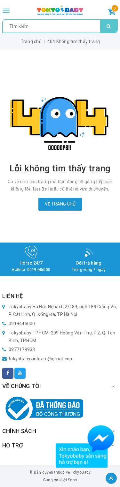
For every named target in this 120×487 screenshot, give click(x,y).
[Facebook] (7, 373)
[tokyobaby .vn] (60, 10)
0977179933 (22, 349)
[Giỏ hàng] (111, 13)
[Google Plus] (20, 373)
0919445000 (39, 269)
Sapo (72, 480)
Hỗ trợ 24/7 (31, 263)
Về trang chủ (60, 203)
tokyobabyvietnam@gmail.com (41, 358)
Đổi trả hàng (89, 263)
